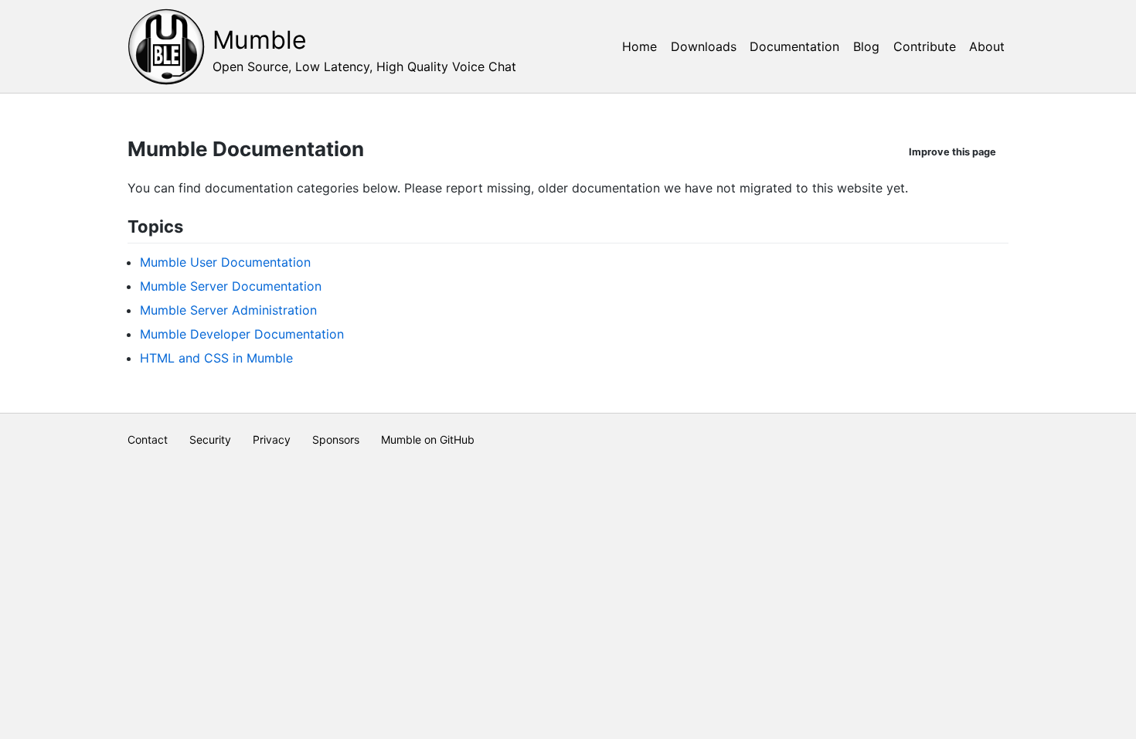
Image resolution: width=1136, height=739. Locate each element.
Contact (148, 439)
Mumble (260, 40)
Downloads (703, 46)
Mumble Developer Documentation (242, 334)
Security (210, 439)
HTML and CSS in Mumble (216, 358)
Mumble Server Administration (228, 310)
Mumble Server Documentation (230, 286)
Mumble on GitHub (427, 439)
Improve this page (952, 152)
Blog (866, 46)
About (987, 46)
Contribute (924, 46)
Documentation (794, 46)
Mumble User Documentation (225, 262)
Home (639, 46)
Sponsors (335, 439)
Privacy (272, 439)
